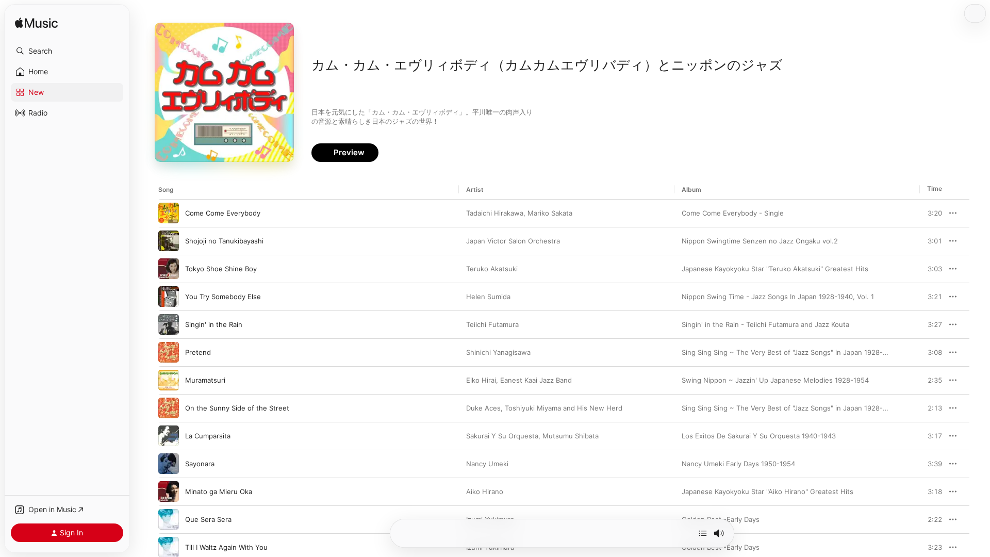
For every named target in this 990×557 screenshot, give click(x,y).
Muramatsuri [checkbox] (205, 380)
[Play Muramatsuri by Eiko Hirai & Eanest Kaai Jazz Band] (168, 380)
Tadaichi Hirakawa (494, 213)
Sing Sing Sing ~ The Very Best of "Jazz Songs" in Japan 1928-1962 (790, 352)
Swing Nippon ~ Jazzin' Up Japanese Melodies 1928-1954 (775, 380)
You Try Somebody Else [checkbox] (223, 296)
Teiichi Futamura (492, 324)
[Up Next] (703, 533)
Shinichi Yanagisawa (498, 352)
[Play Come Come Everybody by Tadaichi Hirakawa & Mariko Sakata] (168, 213)
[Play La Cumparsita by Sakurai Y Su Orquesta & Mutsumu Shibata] (168, 435)
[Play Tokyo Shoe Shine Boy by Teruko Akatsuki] (168, 268)
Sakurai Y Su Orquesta (502, 436)
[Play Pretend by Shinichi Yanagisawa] (168, 352)
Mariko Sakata (549, 213)
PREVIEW (930, 213)
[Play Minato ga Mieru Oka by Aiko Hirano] (168, 491)
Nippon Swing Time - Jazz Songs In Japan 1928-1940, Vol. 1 (778, 296)
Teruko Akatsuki (492, 269)
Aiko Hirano (484, 491)
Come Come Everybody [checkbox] (222, 213)
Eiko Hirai (481, 380)
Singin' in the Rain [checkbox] (213, 324)
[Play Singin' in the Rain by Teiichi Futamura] (168, 324)
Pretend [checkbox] (198, 352)
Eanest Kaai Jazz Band (536, 380)
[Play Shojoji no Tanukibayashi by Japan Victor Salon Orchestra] (168, 241)
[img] (36, 23)
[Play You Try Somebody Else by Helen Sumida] (168, 296)
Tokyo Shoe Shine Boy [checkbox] (221, 269)
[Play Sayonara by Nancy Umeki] (168, 463)
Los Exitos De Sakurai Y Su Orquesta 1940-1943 (759, 436)
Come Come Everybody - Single (733, 213)
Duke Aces (483, 408)
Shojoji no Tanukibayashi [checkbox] (224, 241)
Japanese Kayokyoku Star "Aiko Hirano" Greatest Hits (767, 491)
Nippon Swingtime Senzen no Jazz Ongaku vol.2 (760, 241)
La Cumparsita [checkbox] (207, 436)
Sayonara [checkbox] (199, 464)
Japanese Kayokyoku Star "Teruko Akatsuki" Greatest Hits (775, 269)
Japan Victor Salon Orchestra (513, 241)
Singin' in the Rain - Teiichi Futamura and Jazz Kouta (765, 324)
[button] (67, 51)
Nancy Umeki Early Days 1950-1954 (738, 464)
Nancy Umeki (487, 464)
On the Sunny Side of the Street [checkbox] (237, 408)
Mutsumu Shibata (570, 436)
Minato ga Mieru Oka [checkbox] (218, 491)
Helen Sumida (488, 296)
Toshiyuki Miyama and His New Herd (563, 408)
